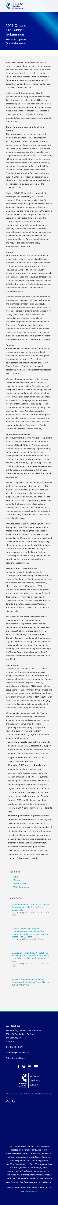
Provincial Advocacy (16, 43)
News (23, 39)
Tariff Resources (21, 887)
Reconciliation (19, 883)
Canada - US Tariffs (32, 939)
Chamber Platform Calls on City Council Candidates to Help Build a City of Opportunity (30, 907)
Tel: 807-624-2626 (14, 1047)
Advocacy (28, 913)
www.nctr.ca (31, 1191)
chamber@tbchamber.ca (17, 1052)
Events (16, 880)
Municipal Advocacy (40, 913)
